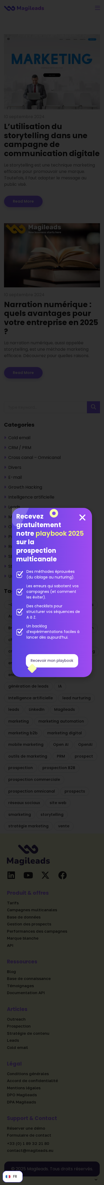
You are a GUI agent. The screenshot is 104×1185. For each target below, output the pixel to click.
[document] (52, 592)
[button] (82, 517)
